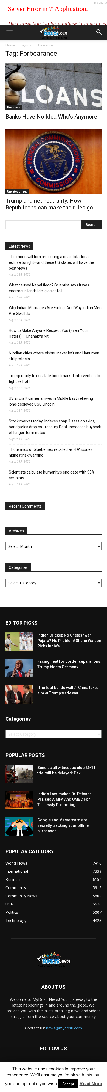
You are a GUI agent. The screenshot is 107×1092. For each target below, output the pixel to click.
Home (10, 45)
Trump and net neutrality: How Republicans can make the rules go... (51, 204)
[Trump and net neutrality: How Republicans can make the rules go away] (53, 161)
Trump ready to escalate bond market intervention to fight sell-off (54, 379)
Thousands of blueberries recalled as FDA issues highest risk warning (50, 452)
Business (13, 107)
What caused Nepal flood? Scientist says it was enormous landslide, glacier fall (49, 288)
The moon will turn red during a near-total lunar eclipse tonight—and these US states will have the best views (51, 262)
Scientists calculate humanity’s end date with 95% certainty (52, 475)
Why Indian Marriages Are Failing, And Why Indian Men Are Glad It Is (55, 311)
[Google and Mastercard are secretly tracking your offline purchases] (19, 826)
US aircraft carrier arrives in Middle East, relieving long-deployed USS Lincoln (51, 401)
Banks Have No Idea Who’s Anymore (51, 116)
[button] (99, 32)
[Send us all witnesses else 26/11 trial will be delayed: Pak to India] (19, 774)
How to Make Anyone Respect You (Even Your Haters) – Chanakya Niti (48, 333)
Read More (91, 1083)
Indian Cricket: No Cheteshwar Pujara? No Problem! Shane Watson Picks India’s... (69, 640)
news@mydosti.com (64, 1028)
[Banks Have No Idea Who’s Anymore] (53, 86)
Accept (68, 1084)
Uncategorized (17, 191)
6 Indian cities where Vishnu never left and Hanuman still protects (54, 356)
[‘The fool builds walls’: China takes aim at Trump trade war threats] (19, 694)
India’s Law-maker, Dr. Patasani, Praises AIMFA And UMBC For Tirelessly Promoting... (65, 799)
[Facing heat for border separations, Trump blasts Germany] (19, 668)
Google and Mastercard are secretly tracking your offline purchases (63, 825)
